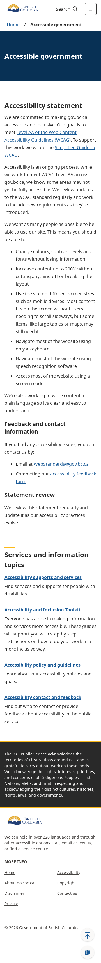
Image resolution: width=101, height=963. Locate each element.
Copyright (66, 883)
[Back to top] (87, 934)
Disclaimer (14, 893)
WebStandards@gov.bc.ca (61, 464)
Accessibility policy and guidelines (42, 665)
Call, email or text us (71, 843)
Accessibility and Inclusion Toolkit (42, 610)
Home (13, 25)
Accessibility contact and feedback (42, 697)
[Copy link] (87, 952)
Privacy (11, 903)
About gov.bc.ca (19, 883)
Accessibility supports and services (43, 577)
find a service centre (29, 848)
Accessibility (68, 872)
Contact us (67, 893)
